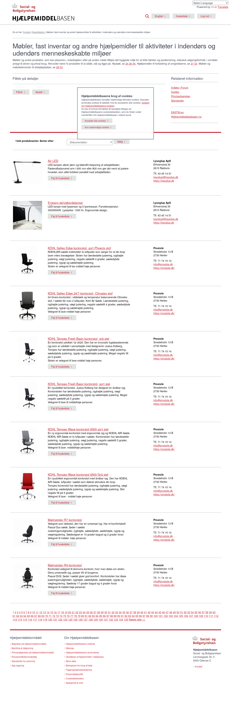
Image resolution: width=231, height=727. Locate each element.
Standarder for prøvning (23, 661)
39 (138, 612)
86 (104, 616)
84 (97, 616)
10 (33, 612)
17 (58, 612)
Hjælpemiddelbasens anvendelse (82, 652)
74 (61, 616)
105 (181, 616)
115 (25, 619)
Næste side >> (137, 619)
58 (206, 612)
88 (111, 616)
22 (76, 612)
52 (185, 612)
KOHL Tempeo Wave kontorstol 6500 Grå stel (78, 474)
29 (102, 612)
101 (160, 616)
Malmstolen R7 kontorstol (65, 520)
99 (151, 616)
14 (48, 612)
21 (73, 612)
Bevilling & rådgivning (22, 648)
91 (122, 616)
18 (62, 612)
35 (123, 612)
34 (120, 612)
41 (145, 612)
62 (17, 616)
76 (68, 616)
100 (155, 616)
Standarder (177, 100)
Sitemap (70, 648)
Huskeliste (182, 16)
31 (109, 612)
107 (191, 616)
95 (136, 616)
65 (28, 616)
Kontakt (198, 666)
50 (177, 612)
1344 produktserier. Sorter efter (34, 141)
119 (45, 619)
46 (163, 612)
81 (86, 616)
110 (206, 616)
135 (126, 619)
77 (71, 616)
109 (201, 616)
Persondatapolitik (74, 674)
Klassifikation (38, 32)
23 (80, 612)
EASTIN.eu (177, 112)
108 (196, 616)
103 (171, 616)
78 (75, 616)
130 (101, 619)
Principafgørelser (180, 96)
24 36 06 (130, 63)
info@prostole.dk (163, 264)
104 (176, 616)
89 (115, 616)
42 (149, 612)
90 (118, 616)
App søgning (18, 665)
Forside (26, 32)
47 (167, 612)
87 (107, 616)
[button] (148, 16)
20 (69, 612)
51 (181, 612)
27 (94, 612)
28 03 (59, 67)
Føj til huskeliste (60, 178)
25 (87, 612)
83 (93, 616)
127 (85, 619)
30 (105, 612)
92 (126, 616)
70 (46, 616)
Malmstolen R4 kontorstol (65, 565)
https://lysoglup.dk (163, 180)
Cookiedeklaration (75, 678)
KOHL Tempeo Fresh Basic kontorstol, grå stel (78, 338)
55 (196, 612)
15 (51, 612)
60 (214, 612)
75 (64, 616)
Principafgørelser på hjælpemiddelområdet (33, 652)
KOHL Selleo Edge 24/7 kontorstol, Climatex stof (80, 293)
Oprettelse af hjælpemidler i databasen (85, 656)
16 (55, 612)
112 (216, 616)
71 (50, 616)
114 (20, 619)
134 (121, 619)
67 (35, 616)
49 (174, 612)
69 (43, 616)
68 (39, 616)
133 (116, 619)
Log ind (205, 16)
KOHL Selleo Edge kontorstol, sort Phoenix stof (79, 248)
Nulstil (39, 92)
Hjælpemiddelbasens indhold (80, 643)
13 (44, 612)
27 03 (194, 63)
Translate (223, 7)
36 (127, 612)
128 (90, 619)
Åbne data (71, 661)
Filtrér (19, 92)
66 (32, 616)
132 (111, 619)
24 (84, 612)
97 (144, 616)
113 (15, 619)
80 (82, 616)
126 (80, 619)
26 (91, 612)
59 (210, 612)
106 (186, 616)
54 (192, 612)
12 (40, 612)
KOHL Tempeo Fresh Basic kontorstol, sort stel (79, 384)
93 (129, 616)
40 (141, 612)
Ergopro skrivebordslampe (65, 203)
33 (116, 612)
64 (24, 616)
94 (133, 616)
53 (188, 612)
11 (37, 612)
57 (203, 612)
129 (95, 619)
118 (40, 619)
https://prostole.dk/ (164, 268)
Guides (175, 92)
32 (113, 612)
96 (140, 616)
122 (60, 619)
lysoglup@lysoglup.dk (165, 177)
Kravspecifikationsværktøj (24, 656)
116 (30, 619)
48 (170, 612)
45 (159, 612)
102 (166, 616)
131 (106, 619)
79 (79, 616)
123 (65, 619)
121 (55, 619)
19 (66, 612)
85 (100, 616)
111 (211, 616)
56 (199, 612)
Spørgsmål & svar (74, 682)
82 (89, 616)
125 (75, 619)
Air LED (53, 161)
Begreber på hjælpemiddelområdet (29, 643)
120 (50, 619)
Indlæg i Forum (179, 87)
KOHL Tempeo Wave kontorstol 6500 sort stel (78, 429)
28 (98, 612)
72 (53, 616)
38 (134, 612)
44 (156, 612)
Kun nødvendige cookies (97, 127)
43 (152, 612)
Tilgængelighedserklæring (79, 669)
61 (14, 616)
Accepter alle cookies (95, 120)
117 (35, 619)
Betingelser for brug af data (79, 665)
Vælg (120, 141)
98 (147, 616)
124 (70, 619)
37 (131, 612)
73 (57, 616)
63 (21, 616)
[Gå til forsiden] (71, 18)
